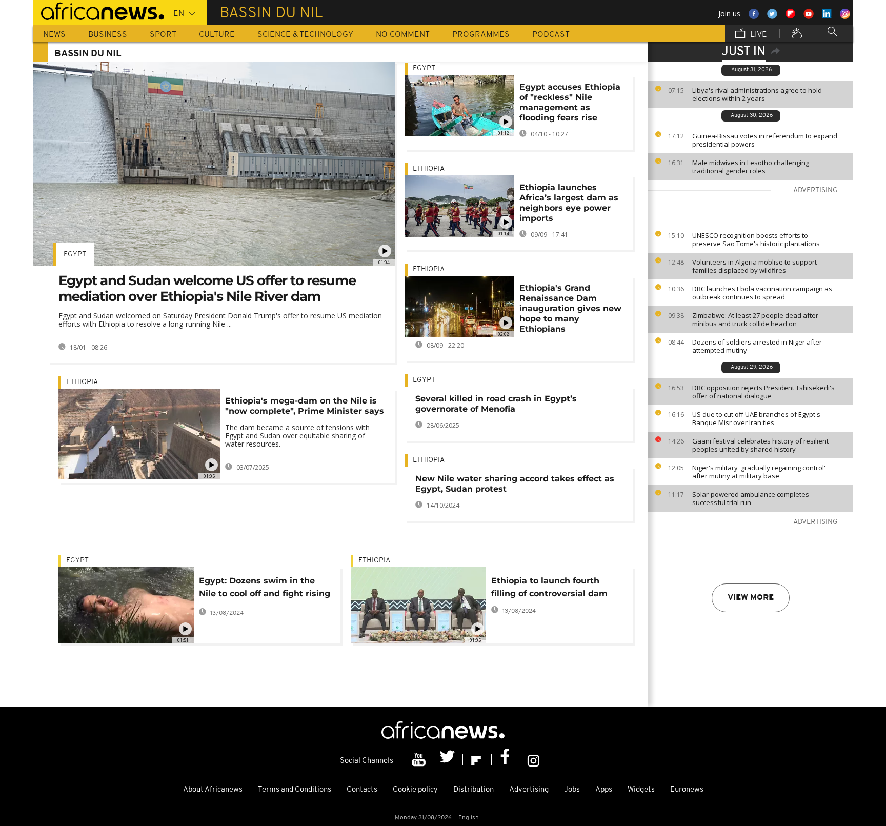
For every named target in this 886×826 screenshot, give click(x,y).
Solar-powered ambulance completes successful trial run (750, 498)
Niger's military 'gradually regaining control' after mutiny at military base (758, 472)
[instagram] (533, 759)
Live (757, 35)
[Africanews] (98, 10)
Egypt (75, 254)
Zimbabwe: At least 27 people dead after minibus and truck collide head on (755, 319)
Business (107, 35)
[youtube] (420, 759)
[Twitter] (448, 759)
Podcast (551, 35)
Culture (217, 35)
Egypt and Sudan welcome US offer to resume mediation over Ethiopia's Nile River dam (207, 288)
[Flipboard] (477, 759)
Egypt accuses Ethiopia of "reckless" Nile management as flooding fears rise (569, 102)
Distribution (473, 790)
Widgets (641, 790)
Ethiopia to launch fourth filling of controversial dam (549, 587)
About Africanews (213, 790)
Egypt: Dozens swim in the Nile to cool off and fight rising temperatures (264, 589)
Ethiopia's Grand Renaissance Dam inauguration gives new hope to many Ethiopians (570, 308)
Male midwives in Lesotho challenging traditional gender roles (750, 166)
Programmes (481, 35)
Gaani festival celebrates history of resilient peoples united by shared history (760, 445)
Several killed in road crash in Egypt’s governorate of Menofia (496, 404)
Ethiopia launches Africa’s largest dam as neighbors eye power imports (568, 203)
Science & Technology (305, 35)
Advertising (529, 790)
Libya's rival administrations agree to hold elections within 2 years (757, 94)
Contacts (362, 790)
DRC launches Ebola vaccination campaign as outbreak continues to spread (762, 293)
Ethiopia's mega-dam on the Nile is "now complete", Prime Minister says (304, 406)
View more (751, 598)
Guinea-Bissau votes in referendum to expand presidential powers (764, 140)
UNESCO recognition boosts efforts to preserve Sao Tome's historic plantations (756, 239)
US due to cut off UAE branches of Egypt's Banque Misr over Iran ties (756, 418)
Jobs (572, 790)
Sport (163, 35)
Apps (603, 790)
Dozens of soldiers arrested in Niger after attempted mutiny (757, 346)
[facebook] (506, 759)
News (54, 35)
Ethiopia (82, 382)
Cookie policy (415, 790)
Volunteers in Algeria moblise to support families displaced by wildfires (754, 266)
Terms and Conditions (294, 790)
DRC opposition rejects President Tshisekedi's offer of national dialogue (763, 392)
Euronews (686, 790)
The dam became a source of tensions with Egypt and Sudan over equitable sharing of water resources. (297, 435)
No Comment (403, 35)
